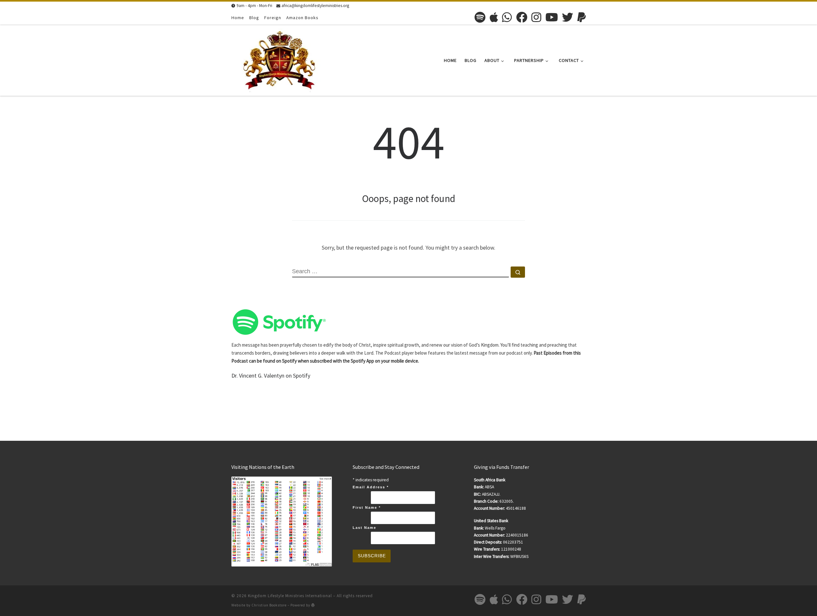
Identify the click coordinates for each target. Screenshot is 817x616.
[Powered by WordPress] (313, 605)
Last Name (364, 528)
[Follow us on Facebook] (521, 17)
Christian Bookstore (269, 605)
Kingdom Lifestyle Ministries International (290, 595)
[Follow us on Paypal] (581, 17)
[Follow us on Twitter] (567, 17)
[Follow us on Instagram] (536, 17)
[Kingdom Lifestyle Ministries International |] (279, 59)
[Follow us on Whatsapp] (507, 17)
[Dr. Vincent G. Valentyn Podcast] (279, 322)
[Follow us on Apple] (494, 17)
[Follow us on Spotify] (480, 17)
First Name (367, 507)
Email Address (371, 487)
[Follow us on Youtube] (551, 17)
